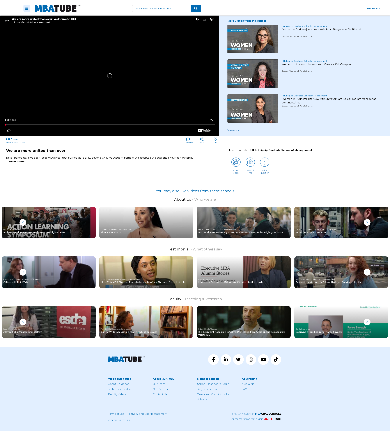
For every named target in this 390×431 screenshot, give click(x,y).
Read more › (17, 161)
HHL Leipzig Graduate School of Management (304, 26)
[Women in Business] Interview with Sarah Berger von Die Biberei (321, 29)
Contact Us (160, 394)
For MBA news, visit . (256, 413)
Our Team (159, 384)
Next (367, 222)
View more (233, 130)
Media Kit (248, 384)
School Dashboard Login (213, 384)
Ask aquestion (264, 171)
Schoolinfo (250, 171)
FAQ (244, 389)
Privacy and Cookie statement (148, 413)
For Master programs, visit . (256, 419)
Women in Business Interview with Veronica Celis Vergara (316, 64)
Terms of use (116, 413)
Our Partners (161, 389)
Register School (207, 389)
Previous (23, 222)
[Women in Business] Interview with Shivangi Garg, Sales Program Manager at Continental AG (329, 101)
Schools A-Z (373, 8)
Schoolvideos (235, 171)
